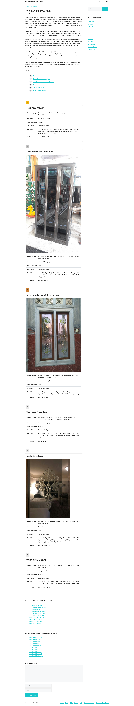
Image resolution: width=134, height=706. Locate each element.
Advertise (90, 39)
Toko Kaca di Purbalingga (36, 656)
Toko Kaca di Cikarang (35, 650)
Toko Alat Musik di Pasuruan (37, 613)
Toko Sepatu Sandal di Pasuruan (38, 607)
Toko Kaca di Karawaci (35, 641)
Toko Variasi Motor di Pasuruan (37, 617)
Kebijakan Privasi (92, 47)
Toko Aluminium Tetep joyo (41, 79)
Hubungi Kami (92, 44)
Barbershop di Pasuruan (35, 619)
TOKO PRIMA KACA (39, 90)
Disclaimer (91, 41)
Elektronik (90, 27)
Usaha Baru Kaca (38, 87)
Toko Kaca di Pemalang (35, 652)
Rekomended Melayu (102, 703)
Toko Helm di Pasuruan (35, 623)
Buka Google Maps (43, 125)
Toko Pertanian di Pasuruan (36, 615)
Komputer (90, 24)
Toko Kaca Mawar (39, 76)
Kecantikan (91, 21)
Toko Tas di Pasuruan (35, 609)
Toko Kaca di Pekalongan (36, 648)
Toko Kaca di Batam (34, 639)
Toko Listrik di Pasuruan (35, 605)
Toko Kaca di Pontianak (35, 654)
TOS (89, 52)
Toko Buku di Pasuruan (35, 621)
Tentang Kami (91, 49)
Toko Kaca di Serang (34, 643)
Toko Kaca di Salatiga (35, 645)
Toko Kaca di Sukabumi (35, 637)
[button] (99, 2)
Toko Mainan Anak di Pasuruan (37, 611)
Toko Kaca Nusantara (40, 85)
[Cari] (105, 9)
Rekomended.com (34, 2)
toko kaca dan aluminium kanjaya (43, 82)
